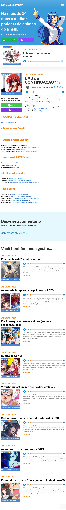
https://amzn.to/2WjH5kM (30, 151)
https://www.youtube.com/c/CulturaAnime (20, 180)
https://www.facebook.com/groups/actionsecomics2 (24, 183)
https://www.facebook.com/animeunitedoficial (26, 198)
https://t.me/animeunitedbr (8, 122)
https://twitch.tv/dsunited (16, 178)
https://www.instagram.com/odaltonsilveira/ (23, 196)
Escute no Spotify (10, 39)
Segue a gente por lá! (12, 163)
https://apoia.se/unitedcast (31, 147)
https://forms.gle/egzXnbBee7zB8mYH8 (36, 109)
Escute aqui (26, 275)
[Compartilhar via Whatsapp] (52, 87)
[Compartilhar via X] (63, 87)
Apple (13, 109)
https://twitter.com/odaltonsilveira (18, 194)
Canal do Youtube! (21, 149)
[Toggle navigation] (62, 4)
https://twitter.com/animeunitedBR (20, 200)
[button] (24, 61)
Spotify (13, 105)
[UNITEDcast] (12, 5)
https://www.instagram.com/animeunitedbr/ (25, 202)
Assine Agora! (15, 167)
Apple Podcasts (28, 39)
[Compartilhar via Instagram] (57, 87)
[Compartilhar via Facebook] (60, 87)
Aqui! (41, 111)
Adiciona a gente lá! (10, 165)
